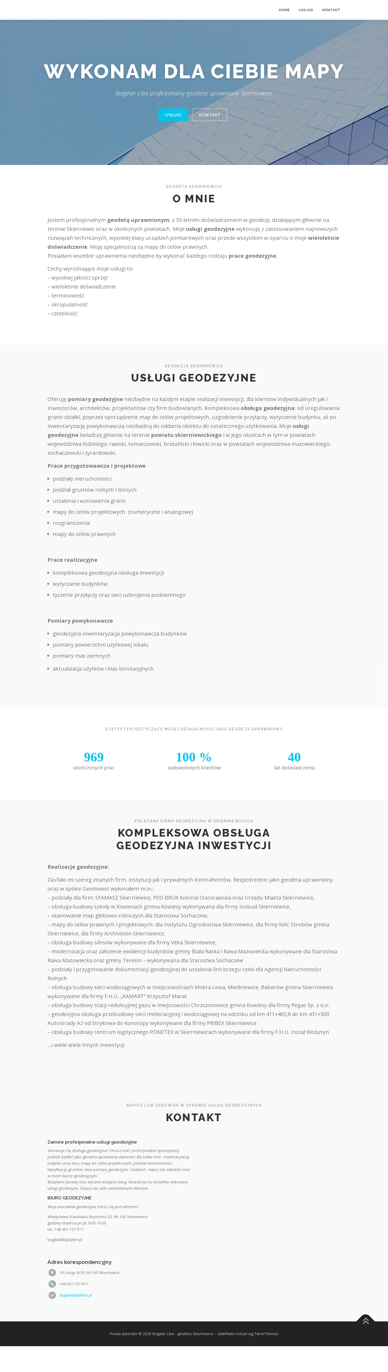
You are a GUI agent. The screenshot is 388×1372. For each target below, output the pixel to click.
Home (284, 10)
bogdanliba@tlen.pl (75, 1321)
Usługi (173, 140)
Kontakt (209, 140)
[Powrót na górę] (365, 1347)
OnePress (226, 1359)
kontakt (331, 10)
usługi (306, 10)
